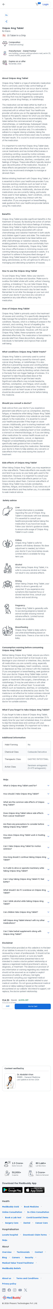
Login (46, 4)
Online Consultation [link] (12, 1212)
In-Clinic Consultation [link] (38, 1212)
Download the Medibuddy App (19, 1183)
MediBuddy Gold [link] (10, 1206)
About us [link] (6, 1278)
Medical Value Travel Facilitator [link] (18, 1263)
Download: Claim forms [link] (35, 1235)
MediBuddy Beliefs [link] (11, 1268)
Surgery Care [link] (11, 1223)
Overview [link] (7, 1252)
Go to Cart (32, 1006)
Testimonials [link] (23, 1252)
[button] (37, 4)
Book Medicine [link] (31, 1206)
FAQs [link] (4, 1240)
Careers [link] (16, 1257)
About (5, 1246)
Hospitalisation (6, 1229)
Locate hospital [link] (10, 1235)
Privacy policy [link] (9, 1284)
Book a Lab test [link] (13, 1217)
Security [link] (29, 1257)
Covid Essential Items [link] (37, 1217)
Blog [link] (4, 1257)
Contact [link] (39, 1252)
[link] (12, 1190)
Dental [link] (27, 1223)
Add (7, 1006)
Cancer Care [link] (41, 1223)
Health (6, 1201)
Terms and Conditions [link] (27, 1278)
